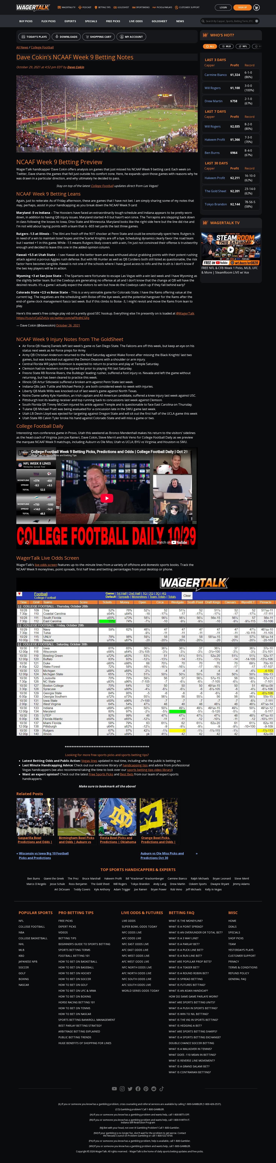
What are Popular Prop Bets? (190, 961)
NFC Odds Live (132, 932)
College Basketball (33, 938)
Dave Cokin (75, 67)
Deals (232, 926)
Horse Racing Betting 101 (76, 1002)
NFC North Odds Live (137, 967)
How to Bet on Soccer (74, 979)
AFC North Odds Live (136, 973)
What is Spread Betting (186, 979)
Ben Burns (212, 153)
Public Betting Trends (74, 1037)
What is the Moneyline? (186, 921)
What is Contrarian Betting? (190, 1072)
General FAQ (237, 979)
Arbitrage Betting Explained (79, 1031)
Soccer (24, 967)
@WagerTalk (185, 313)
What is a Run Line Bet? (185, 955)
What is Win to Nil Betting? (188, 1014)
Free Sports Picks (101, 774)
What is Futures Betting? (187, 985)
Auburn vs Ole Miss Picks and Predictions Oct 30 (162, 855)
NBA (21, 932)
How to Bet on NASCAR (74, 1014)
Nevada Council (115, 1135)
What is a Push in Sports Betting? (193, 1008)
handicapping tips (135, 765)
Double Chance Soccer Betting (191, 1043)
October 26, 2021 (68, 325)
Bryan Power (159, 889)
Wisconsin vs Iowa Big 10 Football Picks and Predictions (44, 855)
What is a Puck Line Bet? (186, 950)
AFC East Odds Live (135, 950)
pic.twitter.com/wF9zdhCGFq (69, 318)
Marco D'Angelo (36, 884)
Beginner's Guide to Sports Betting (84, 944)
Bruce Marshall (91, 878)
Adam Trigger (122, 889)
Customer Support (242, 955)
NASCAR (24, 985)
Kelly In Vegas (213, 889)
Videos (63, 932)
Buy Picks (25, 21)
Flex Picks (48, 21)
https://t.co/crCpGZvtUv (32, 318)
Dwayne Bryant (219, 884)
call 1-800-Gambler (180, 1141)
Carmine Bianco (216, 75)
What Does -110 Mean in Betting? (192, 1054)
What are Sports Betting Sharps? (193, 1031)
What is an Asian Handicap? (188, 990)
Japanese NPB (28, 961)
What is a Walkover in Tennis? (190, 1049)
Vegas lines (89, 761)
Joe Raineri (140, 889)
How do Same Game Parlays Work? (193, 996)
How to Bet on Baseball (76, 967)
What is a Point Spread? (186, 926)
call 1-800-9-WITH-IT (178, 1119)
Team (232, 944)
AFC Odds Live (131, 938)
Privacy (233, 961)
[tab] (210, 46)
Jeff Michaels (193, 889)
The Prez (73, 878)
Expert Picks (67, 926)
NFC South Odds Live (136, 979)
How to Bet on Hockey (74, 973)
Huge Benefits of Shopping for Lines (84, 1043)
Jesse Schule (57, 884)
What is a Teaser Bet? (184, 967)
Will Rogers (213, 88)
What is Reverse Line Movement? (192, 1060)
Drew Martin (213, 101)
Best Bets (126, 774)
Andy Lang (159, 884)
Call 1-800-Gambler (168, 1127)
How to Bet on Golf (73, 985)
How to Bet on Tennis (74, 1008)
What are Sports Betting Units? (192, 1002)
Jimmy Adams (241, 884)
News (180, 21)
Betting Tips (67, 938)
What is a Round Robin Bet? (189, 973)
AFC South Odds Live (136, 985)
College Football (42, 47)
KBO (21, 955)
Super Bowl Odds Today (139, 926)
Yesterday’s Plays (240, 950)
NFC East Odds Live (135, 944)
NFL (21, 921)
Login (223, 7)
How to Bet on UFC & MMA (77, 990)
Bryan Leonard (222, 878)
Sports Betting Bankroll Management (86, 1020)
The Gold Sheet (215, 191)
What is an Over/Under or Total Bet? (195, 932)
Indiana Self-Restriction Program (138, 1122)
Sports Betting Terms (74, 950)
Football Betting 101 (74, 955)
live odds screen (46, 565)
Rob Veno (176, 889)
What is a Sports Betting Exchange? (195, 1037)
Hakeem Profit (215, 140)
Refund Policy (238, 973)
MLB (21, 950)
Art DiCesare (62, 889)
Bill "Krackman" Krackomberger (145, 878)
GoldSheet (159, 21)
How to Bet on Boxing (74, 996)
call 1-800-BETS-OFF (178, 1114)
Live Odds (136, 21)
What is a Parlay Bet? (184, 944)
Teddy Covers (82, 889)
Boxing (24, 979)
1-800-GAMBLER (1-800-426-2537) (203, 1104)
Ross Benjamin (78, 884)
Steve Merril (242, 878)
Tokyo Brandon (216, 204)
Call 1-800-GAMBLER (153, 1109)
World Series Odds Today (140, 990)
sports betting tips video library (149, 770)
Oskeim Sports (198, 884)
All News (22, 47)
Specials (91, 21)
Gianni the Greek (54, 878)
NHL (21, 944)
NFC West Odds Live (135, 955)
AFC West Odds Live (135, 961)
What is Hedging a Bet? (185, 1025)
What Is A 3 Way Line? (183, 938)
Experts (70, 21)
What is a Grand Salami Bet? (189, 1066)
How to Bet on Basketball (77, 961)
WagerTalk (101, 1151)
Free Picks (113, 21)
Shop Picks (236, 938)
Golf (22, 973)
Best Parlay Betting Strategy (80, 1025)
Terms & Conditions (242, 967)
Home (232, 921)
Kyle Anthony (102, 889)
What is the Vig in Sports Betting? (193, 1020)
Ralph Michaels (200, 878)
